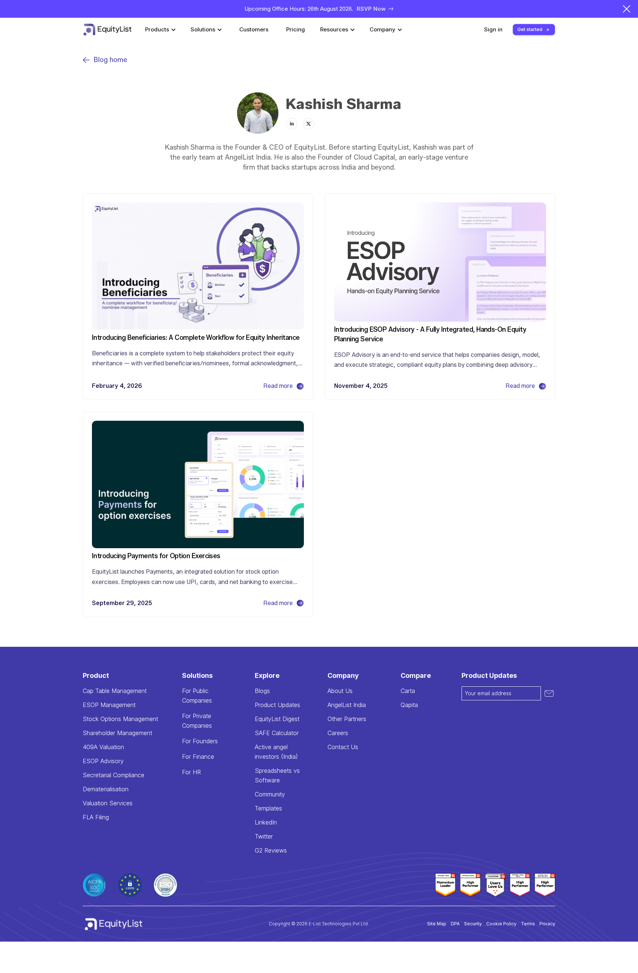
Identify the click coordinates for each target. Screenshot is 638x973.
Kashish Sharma (343, 103)
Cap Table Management (115, 690)
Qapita (409, 705)
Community (270, 794)
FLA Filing (96, 817)
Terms (528, 923)
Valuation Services (108, 803)
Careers (337, 733)
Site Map (436, 923)
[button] (161, 29)
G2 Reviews (271, 850)
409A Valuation (103, 747)
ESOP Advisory (103, 761)
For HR (191, 772)
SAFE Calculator (277, 733)
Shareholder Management (117, 733)
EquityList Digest (277, 719)
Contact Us (342, 747)
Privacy (547, 923)
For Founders (200, 741)
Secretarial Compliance (113, 775)
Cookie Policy (501, 923)
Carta (408, 690)
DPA (455, 923)
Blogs (262, 690)
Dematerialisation (105, 789)
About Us (340, 690)
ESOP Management (109, 705)
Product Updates (277, 705)
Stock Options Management (120, 719)
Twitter (264, 836)
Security (473, 923)
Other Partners (346, 719)
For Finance (198, 756)
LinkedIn (266, 822)
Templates (268, 808)
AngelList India (346, 705)
